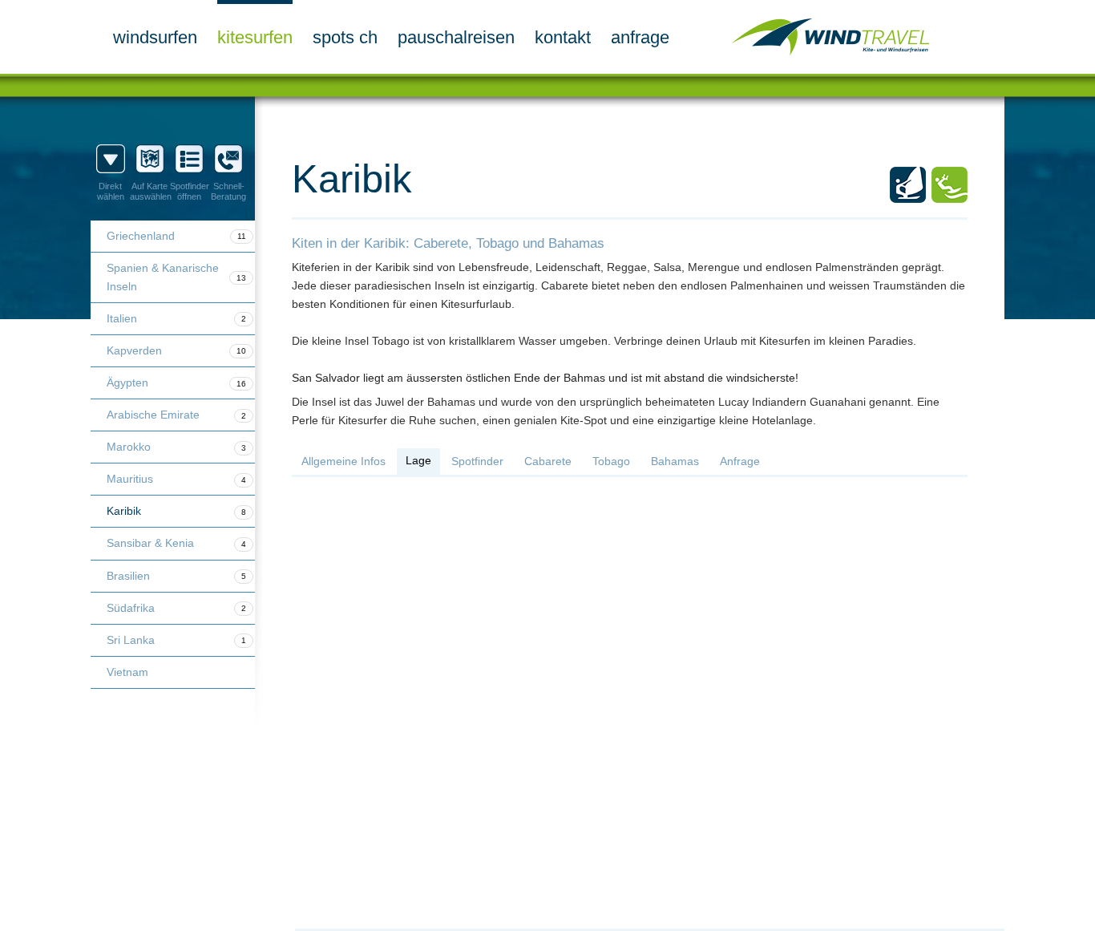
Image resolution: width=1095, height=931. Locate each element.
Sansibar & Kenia (176, 542)
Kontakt (563, 37)
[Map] (630, 696)
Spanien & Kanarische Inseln (176, 277)
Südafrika (176, 607)
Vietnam (127, 672)
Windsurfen (155, 37)
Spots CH (345, 37)
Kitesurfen (255, 37)
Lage (418, 460)
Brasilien (176, 575)
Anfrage (640, 37)
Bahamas (675, 461)
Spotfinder (477, 461)
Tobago (611, 461)
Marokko (176, 446)
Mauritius (176, 478)
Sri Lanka (176, 639)
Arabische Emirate (176, 414)
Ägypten (176, 382)
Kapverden (176, 350)
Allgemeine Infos (343, 461)
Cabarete (548, 461)
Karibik (176, 510)
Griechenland (176, 235)
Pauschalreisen (456, 37)
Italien (176, 318)
